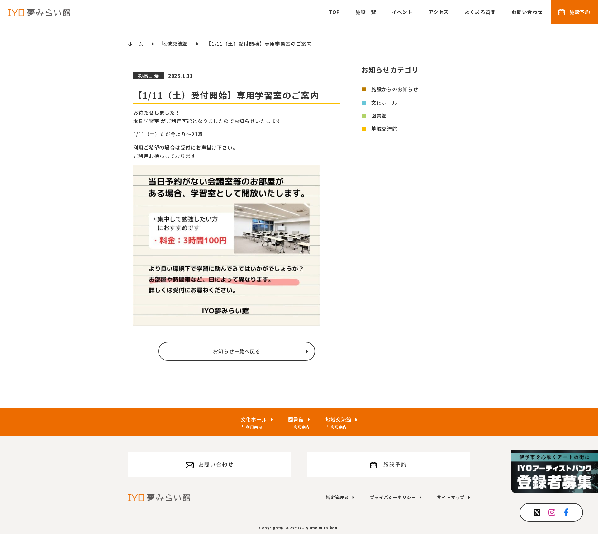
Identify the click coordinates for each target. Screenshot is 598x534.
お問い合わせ (527, 12)
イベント (402, 12)
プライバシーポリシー (393, 497)
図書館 (379, 115)
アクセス (438, 12)
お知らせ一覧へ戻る (236, 351)
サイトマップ (451, 497)
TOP (334, 12)
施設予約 (579, 12)
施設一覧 (365, 12)
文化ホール (384, 102)
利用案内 (254, 426)
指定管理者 (337, 497)
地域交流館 (384, 128)
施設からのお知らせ (394, 89)
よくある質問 (480, 12)
